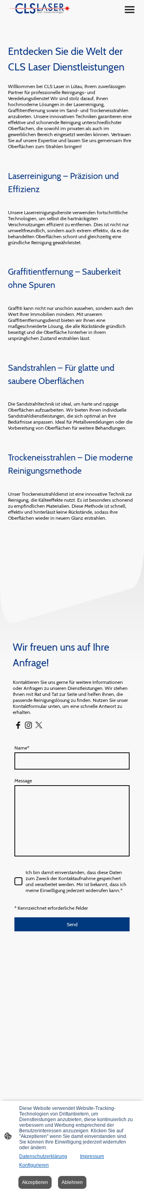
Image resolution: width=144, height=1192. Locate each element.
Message (23, 781)
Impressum (92, 1156)
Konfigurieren (34, 1165)
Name (21, 748)
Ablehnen (72, 1182)
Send (72, 924)
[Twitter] (38, 725)
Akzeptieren (35, 1182)
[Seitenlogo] (39, 8)
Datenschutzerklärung (43, 1156)
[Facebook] (18, 725)
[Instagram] (28, 725)
